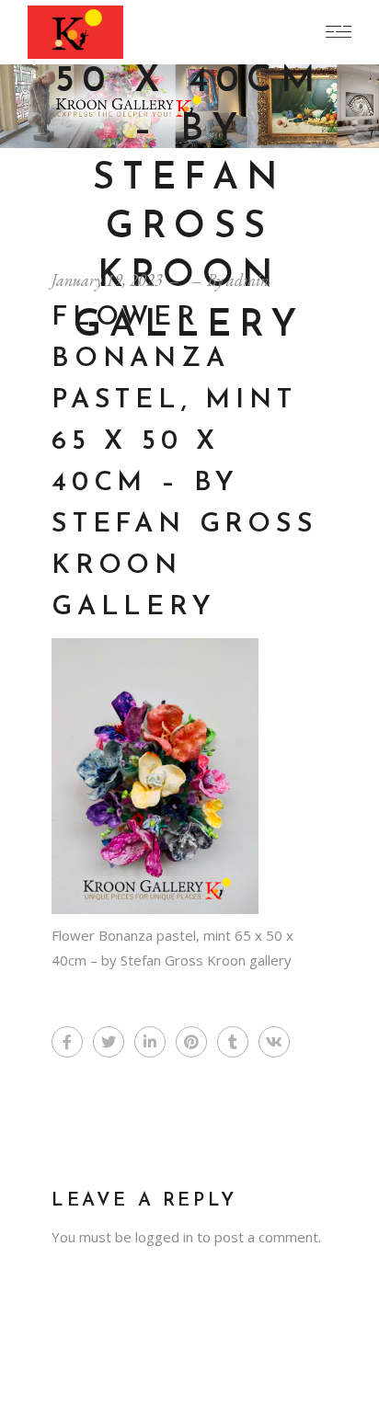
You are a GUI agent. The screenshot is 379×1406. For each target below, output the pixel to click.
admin (247, 280)
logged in (164, 1237)
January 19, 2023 (107, 280)
